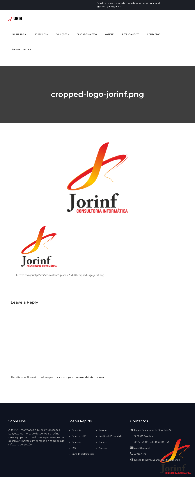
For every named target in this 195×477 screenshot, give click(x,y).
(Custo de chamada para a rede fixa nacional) (157, 459)
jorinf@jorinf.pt (142, 447)
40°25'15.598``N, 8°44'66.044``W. (151, 441)
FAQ (74, 447)
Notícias (103, 447)
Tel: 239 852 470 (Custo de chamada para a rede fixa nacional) (129, 3)
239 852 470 (140, 453)
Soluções (76, 441)
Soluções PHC (79, 436)
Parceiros (104, 430)
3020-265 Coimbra (143, 436)
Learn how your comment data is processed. (81, 377)
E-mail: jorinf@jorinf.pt (111, 6)
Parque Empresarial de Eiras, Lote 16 (153, 430)
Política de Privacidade (110, 436)
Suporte (103, 441)
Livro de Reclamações (83, 453)
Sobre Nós (77, 430)
